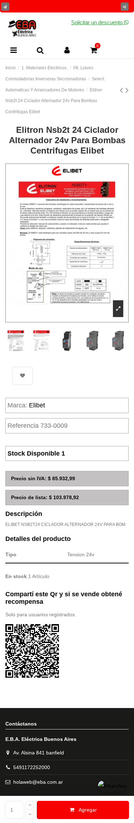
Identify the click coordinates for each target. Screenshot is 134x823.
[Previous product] (122, 90)
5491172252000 (31, 767)
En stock (16, 576)
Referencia (23, 425)
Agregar (88, 810)
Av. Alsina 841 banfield (38, 753)
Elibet (37, 405)
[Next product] (127, 90)
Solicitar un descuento (97, 22)
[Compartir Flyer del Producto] (5, 6)
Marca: (17, 405)
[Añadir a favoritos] (22, 376)
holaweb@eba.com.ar (38, 782)
